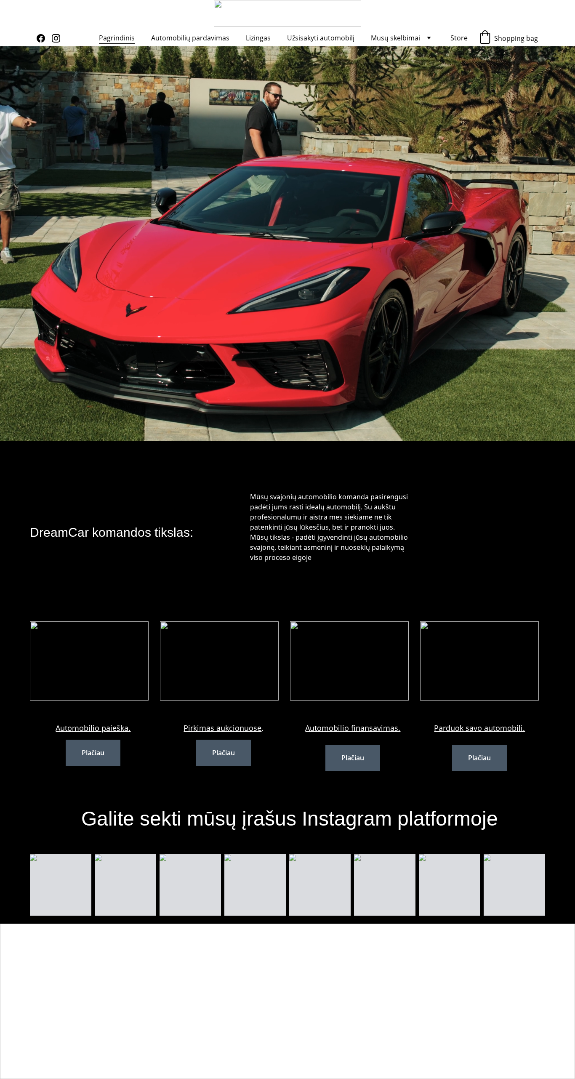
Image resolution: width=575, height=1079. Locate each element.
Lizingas (258, 38)
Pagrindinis (117, 38)
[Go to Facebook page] (44, 38)
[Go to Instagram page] (56, 38)
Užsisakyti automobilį (320, 38)
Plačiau (93, 752)
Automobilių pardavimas (190, 38)
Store (459, 38)
